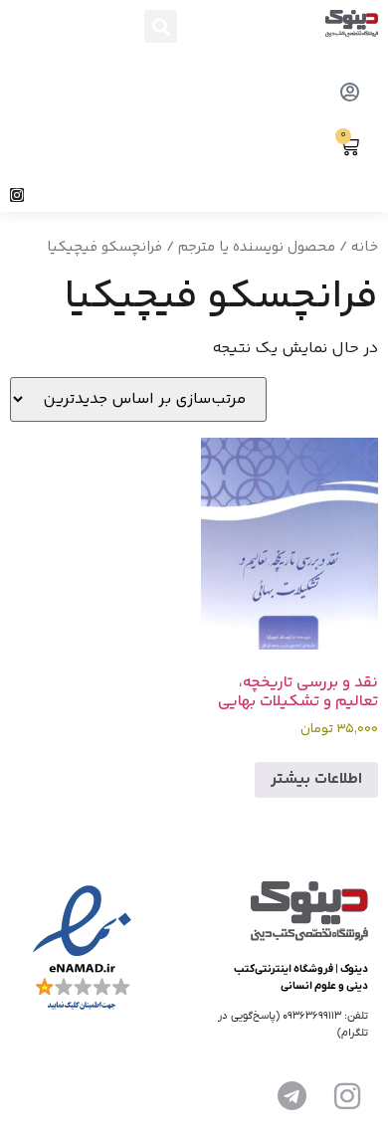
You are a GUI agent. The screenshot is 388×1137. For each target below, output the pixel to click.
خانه (364, 247)
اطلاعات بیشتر (316, 779)
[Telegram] (291, 1096)
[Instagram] (17, 195)
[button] (160, 26)
